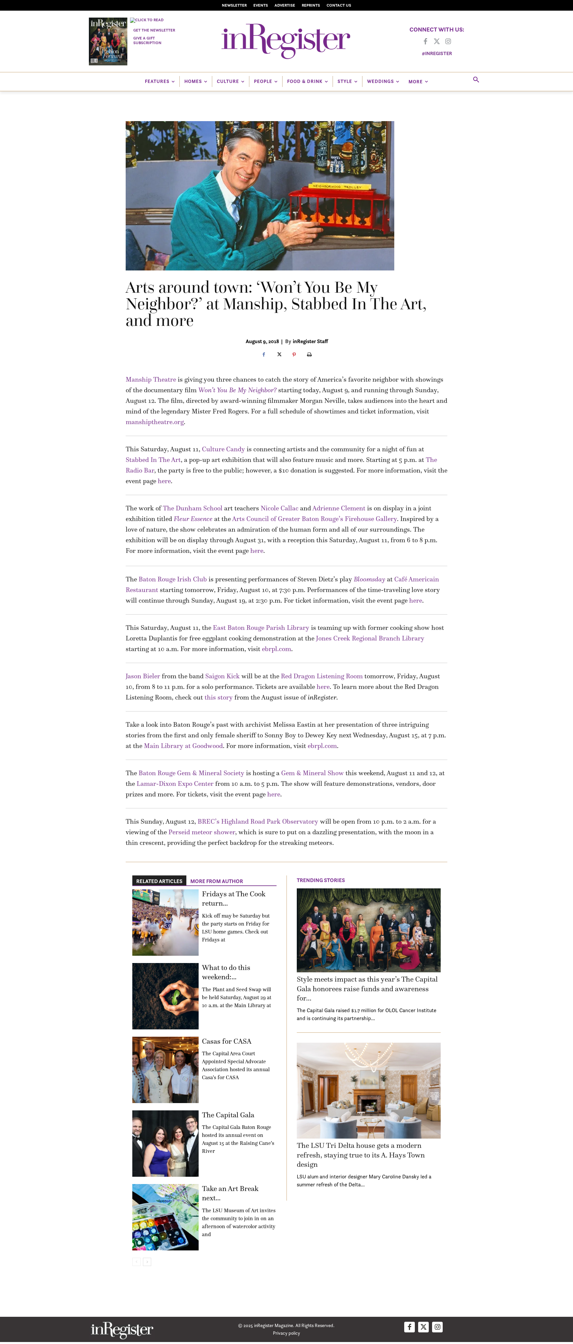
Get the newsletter (154, 30)
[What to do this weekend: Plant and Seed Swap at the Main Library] (165, 996)
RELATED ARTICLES (159, 881)
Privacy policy (286, 1333)
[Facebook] (425, 41)
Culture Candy (223, 449)
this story (219, 697)
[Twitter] (436, 41)
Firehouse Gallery (371, 519)
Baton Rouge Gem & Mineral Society (191, 773)
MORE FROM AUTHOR (216, 881)
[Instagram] (448, 41)
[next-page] (147, 1262)
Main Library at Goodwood (183, 746)
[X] (279, 355)
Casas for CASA (226, 1041)
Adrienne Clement (338, 508)
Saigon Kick (222, 676)
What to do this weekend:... (226, 972)
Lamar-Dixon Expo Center (175, 783)
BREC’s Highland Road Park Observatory (258, 821)
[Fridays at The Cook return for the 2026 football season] (165, 922)
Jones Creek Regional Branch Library (370, 638)
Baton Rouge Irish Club (173, 579)
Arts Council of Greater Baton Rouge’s (287, 519)
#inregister (437, 53)
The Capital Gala (228, 1114)
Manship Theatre (151, 379)
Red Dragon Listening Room (322, 676)
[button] (476, 80)
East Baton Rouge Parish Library (261, 628)
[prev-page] (136, 1262)
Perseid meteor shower (201, 832)
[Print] (309, 355)
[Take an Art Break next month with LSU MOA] (165, 1217)
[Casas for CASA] (165, 1070)
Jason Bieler (143, 676)
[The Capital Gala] (165, 1143)
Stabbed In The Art (153, 460)
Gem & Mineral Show (312, 773)
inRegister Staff (310, 341)
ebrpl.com (276, 649)
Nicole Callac (279, 508)
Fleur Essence (193, 519)
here (164, 481)
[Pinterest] (294, 355)
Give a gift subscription (147, 40)
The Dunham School (193, 508)
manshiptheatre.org (155, 422)
